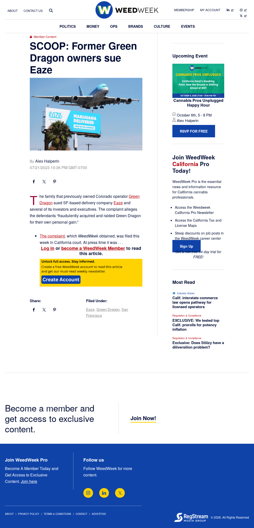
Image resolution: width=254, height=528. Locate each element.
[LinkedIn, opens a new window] (104, 493)
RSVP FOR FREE (194, 131)
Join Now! (143, 418)
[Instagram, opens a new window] (88, 493)
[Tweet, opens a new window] (44, 182)
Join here (29, 481)
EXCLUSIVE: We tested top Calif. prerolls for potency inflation (195, 325)
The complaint (52, 236)
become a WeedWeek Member (93, 248)
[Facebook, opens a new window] (34, 182)
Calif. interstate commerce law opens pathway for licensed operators (195, 302)
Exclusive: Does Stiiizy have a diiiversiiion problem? (198, 345)
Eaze (118, 202)
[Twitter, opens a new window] (120, 493)
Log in (47, 248)
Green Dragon (108, 309)
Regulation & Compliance (186, 315)
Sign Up (186, 246)
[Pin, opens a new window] (55, 182)
